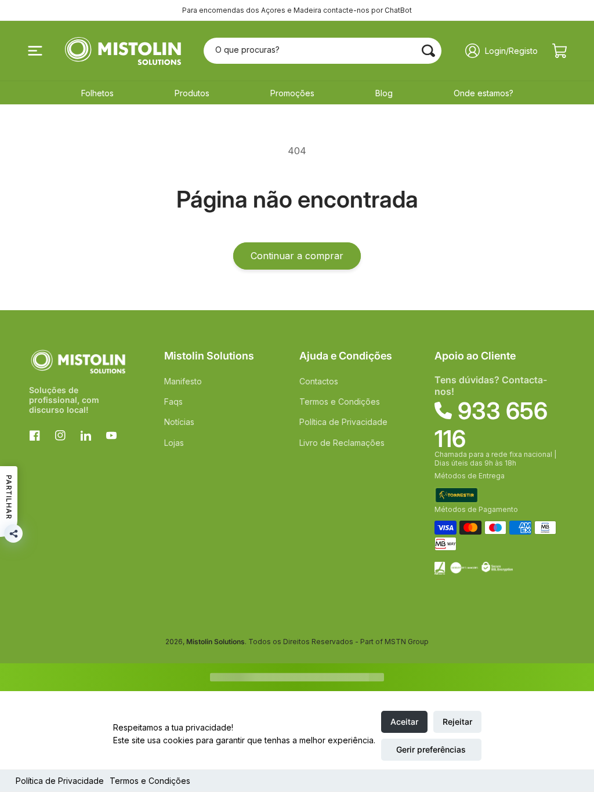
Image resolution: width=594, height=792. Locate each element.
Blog (384, 93)
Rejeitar (457, 721)
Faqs (173, 401)
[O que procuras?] (428, 50)
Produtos (192, 93)
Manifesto (183, 381)
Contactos (318, 381)
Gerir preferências (431, 749)
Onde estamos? (483, 93)
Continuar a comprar (297, 255)
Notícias (179, 422)
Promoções (292, 93)
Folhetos (97, 93)
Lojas (174, 443)
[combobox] (323, 51)
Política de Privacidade (60, 781)
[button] (35, 51)
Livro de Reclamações (342, 443)
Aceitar (404, 721)
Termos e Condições (150, 781)
